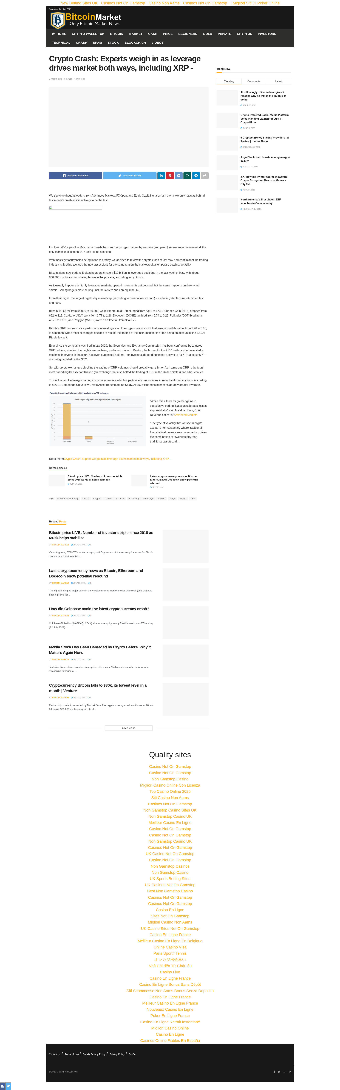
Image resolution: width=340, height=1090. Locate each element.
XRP (192, 498)
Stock (113, 42)
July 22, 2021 (79, 659)
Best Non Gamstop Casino (170, 891)
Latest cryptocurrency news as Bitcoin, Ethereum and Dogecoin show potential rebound (174, 480)
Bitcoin (116, 34)
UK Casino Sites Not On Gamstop (170, 928)
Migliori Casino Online (170, 1028)
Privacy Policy (117, 1054)
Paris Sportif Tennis (170, 953)
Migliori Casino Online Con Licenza (170, 785)
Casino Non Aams (164, 3)
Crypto (97, 498)
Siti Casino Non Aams (170, 797)
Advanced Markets (185, 414)
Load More (128, 728)
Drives (108, 498)
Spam (97, 42)
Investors (267, 34)
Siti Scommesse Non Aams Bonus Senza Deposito (170, 991)
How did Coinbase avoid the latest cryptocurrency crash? (99, 609)
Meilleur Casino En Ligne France (170, 1003)
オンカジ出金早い (170, 959)
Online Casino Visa (170, 947)
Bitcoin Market (60, 545)
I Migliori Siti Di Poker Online (255, 3)
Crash (81, 42)
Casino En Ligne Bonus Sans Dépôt (170, 984)
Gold (207, 34)
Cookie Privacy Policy (94, 1054)
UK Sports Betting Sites (170, 878)
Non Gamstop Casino (170, 779)
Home (61, 34)
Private (224, 34)
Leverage (148, 498)
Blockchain (135, 42)
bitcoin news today (67, 498)
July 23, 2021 (158, 487)
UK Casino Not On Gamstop (170, 854)
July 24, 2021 (75, 484)
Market (136, 34)
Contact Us (55, 1054)
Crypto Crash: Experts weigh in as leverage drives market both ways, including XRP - (117, 458)
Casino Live (170, 972)
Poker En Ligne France (170, 1015)
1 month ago (55, 78)
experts (120, 498)
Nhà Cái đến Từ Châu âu (170, 966)
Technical (61, 42)
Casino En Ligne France (170, 935)
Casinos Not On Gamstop (123, 3)
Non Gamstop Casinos (170, 866)
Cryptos (244, 34)
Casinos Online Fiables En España (170, 1040)
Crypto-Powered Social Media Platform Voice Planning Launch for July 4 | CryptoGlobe (264, 118)
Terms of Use (72, 1054)
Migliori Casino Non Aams (170, 922)
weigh (183, 498)
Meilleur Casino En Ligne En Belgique (170, 941)
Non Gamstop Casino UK (170, 816)
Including (134, 498)
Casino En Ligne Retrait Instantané (170, 1022)
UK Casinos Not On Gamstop (170, 885)
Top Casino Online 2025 (170, 791)
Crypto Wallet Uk (88, 34)
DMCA (132, 1054)
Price (168, 34)
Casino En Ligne (170, 910)
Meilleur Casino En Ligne (170, 822)
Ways (172, 498)
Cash (152, 34)
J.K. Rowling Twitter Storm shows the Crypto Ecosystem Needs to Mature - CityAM (263, 180)
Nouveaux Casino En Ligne (170, 1009)
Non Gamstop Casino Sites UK (170, 810)
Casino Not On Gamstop (170, 766)
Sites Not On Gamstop (170, 916)
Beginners (187, 34)
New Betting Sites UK (79, 3)
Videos (158, 42)
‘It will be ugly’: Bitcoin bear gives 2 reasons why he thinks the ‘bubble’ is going (263, 96)
